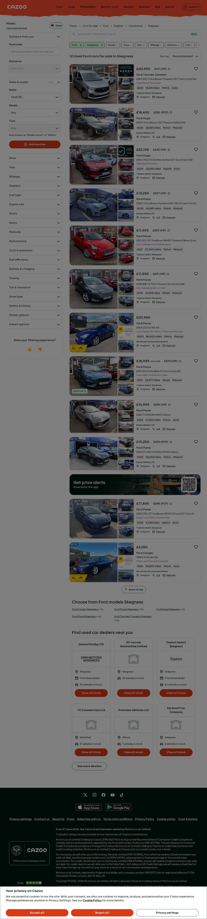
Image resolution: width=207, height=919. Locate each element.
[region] (103, 902)
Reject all (102, 912)
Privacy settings (167, 912)
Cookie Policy (92, 900)
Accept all (37, 912)
